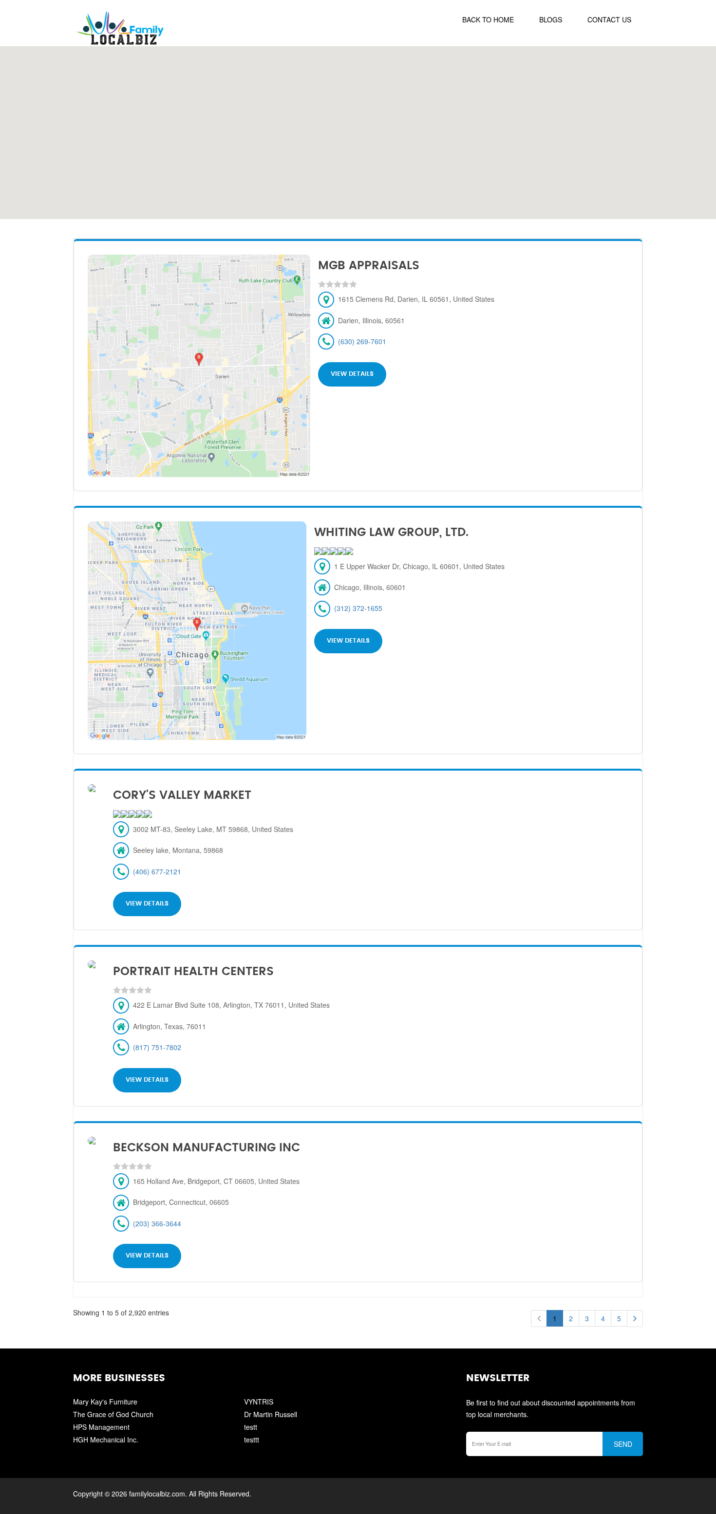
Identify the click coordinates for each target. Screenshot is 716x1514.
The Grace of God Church (113, 1414)
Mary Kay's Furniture (105, 1401)
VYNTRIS (258, 1401)
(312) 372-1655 (358, 608)
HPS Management (101, 1427)
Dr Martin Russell (270, 1414)
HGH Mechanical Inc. (105, 1439)
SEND (623, 1444)
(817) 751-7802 (157, 1047)
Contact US (609, 19)
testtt (251, 1439)
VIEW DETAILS (352, 374)
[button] (358, 127)
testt (250, 1427)
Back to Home (488, 19)
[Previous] (539, 1318)
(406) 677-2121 (157, 871)
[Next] (635, 1318)
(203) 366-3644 (157, 1223)
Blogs (550, 19)
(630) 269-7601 (362, 341)
